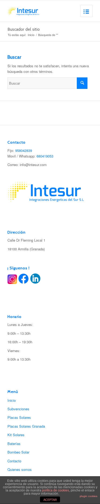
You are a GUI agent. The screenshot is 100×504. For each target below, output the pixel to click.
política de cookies (55, 490)
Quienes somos (19, 469)
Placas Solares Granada (26, 426)
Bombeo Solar (18, 452)
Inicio (31, 35)
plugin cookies (88, 496)
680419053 (45, 156)
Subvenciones (18, 408)
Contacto (14, 460)
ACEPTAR (50, 499)
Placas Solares (19, 417)
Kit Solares (16, 434)
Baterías (14, 443)
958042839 (23, 150)
